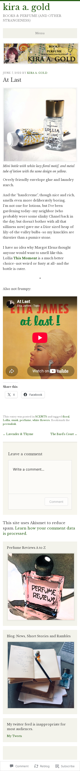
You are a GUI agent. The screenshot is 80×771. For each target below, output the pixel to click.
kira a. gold (26, 7)
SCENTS (41, 416)
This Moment (25, 258)
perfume (25, 420)
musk (14, 420)
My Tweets (14, 736)
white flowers (41, 420)
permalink (9, 423)
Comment (56, 501)
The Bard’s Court (63, 434)
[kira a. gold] (41, 63)
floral (65, 416)
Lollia (6, 420)
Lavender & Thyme (18, 434)
